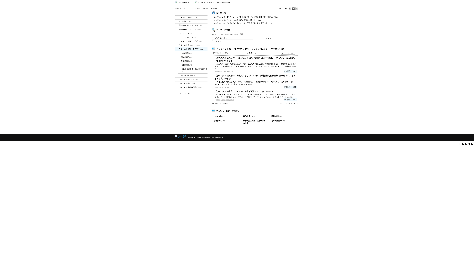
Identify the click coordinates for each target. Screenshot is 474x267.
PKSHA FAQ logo (466, 143)
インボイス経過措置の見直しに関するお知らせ (244, 20)
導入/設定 (187, 57)
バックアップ (186, 33)
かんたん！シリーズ (182, 8)
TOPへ (292, 130)
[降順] (297, 54)
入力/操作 (187, 53)
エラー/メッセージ (188, 37)
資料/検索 (186, 65)
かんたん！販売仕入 (188, 79)
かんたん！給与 (187, 83)
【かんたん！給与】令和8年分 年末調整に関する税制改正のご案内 (252, 17)
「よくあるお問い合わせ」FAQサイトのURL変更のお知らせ (249, 23)
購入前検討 (185, 21)
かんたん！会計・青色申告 (200, 8)
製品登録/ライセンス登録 (190, 25)
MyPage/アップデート (190, 29)
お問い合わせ (184, 93)
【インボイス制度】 (188, 17)
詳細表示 (250, 84)
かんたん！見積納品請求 (190, 87)
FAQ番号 (268, 39)
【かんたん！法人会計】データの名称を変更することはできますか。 (245, 91)
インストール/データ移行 (190, 41)
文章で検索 (218, 42)
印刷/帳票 (186, 61)
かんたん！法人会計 (189, 45)
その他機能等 (188, 75)
